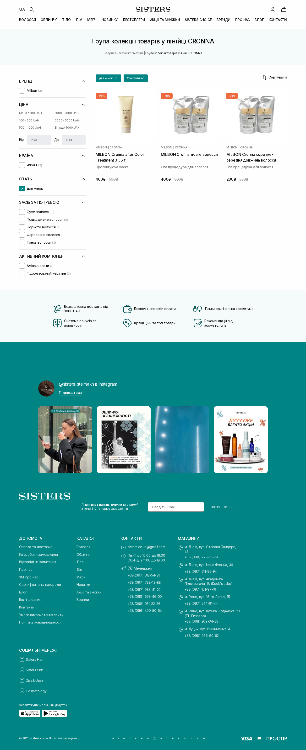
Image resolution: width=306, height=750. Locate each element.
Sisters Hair (34, 659)
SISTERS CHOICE (198, 20)
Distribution (34, 680)
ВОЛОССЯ (27, 20)
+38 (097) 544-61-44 (201, 603)
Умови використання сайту (41, 615)
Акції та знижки (88, 592)
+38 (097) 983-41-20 (144, 589)
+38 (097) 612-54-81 (144, 575)
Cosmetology (36, 691)
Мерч (80, 577)
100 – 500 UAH (29, 120)
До (56, 140)
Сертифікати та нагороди (40, 584)
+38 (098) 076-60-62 (202, 636)
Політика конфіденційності (40, 622)
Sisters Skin (35, 670)
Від (21, 140)
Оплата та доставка (35, 547)
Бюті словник (30, 600)
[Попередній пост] (46, 440)
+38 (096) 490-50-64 (145, 610)
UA (22, 9)
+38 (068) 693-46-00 (145, 596)
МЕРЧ (92, 20)
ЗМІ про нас (28, 577)
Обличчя (83, 554)
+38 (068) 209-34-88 (202, 621)
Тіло (79, 562)
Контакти (26, 607)
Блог (23, 592)
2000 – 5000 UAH (67, 120)
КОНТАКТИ (278, 20)
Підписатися (70, 392)
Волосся (83, 547)
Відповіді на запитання (37, 562)
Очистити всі (136, 78)
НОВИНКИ (110, 20)
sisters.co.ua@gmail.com (146, 547)
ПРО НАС (242, 20)
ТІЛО (66, 20)
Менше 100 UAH (30, 113)
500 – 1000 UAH (30, 127)
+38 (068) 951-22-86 (144, 604)
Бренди (82, 600)
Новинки (83, 584)
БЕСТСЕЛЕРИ (134, 20)
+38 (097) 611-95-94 (201, 571)
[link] (284, 9)
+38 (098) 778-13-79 (201, 557)
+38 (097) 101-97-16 (200, 589)
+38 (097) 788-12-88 (144, 582)
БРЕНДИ (223, 20)
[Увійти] (273, 9)
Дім (79, 569)
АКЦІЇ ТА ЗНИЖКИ (165, 20)
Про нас (25, 569)
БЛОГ (259, 20)
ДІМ (79, 20)
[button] (108, 78)
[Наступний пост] (259, 440)
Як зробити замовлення (38, 554)
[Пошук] (31, 9)
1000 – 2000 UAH (67, 113)
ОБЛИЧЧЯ (49, 20)
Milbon (101, 147)
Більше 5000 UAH (67, 127)
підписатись (221, 506)
